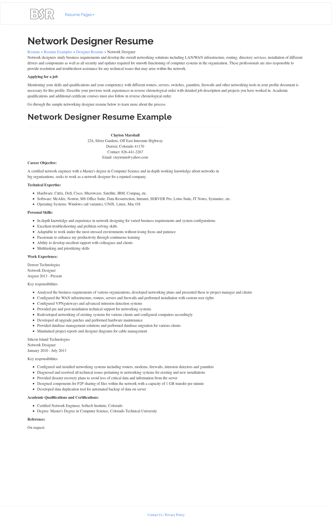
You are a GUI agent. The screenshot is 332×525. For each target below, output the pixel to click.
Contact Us (155, 514)
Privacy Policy (175, 514)
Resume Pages (78, 14)
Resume (33, 51)
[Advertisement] (265, 154)
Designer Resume (89, 51)
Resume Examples (58, 51)
